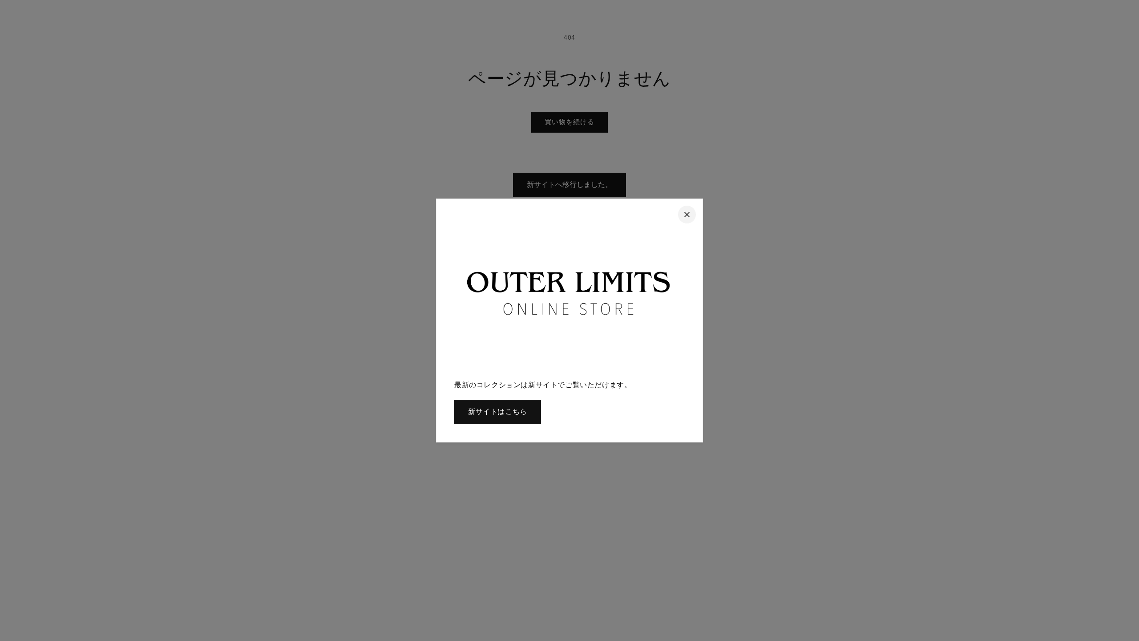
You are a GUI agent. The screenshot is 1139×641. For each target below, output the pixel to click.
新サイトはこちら (497, 411)
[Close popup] (687, 214)
